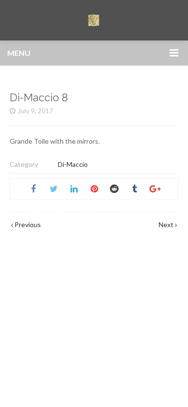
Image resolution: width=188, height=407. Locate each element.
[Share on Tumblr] (134, 189)
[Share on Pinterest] (94, 189)
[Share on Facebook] (33, 189)
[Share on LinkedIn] (73, 189)
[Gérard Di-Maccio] (94, 20)
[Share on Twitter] (53, 189)
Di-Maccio (73, 164)
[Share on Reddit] (114, 189)
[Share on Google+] (154, 189)
